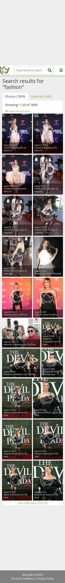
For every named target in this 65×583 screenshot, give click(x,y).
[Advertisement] (32, 32)
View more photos (19, 111)
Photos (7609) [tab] (15, 96)
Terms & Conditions (23, 578)
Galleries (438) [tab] (41, 96)
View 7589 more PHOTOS (32, 503)
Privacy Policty (45, 578)
